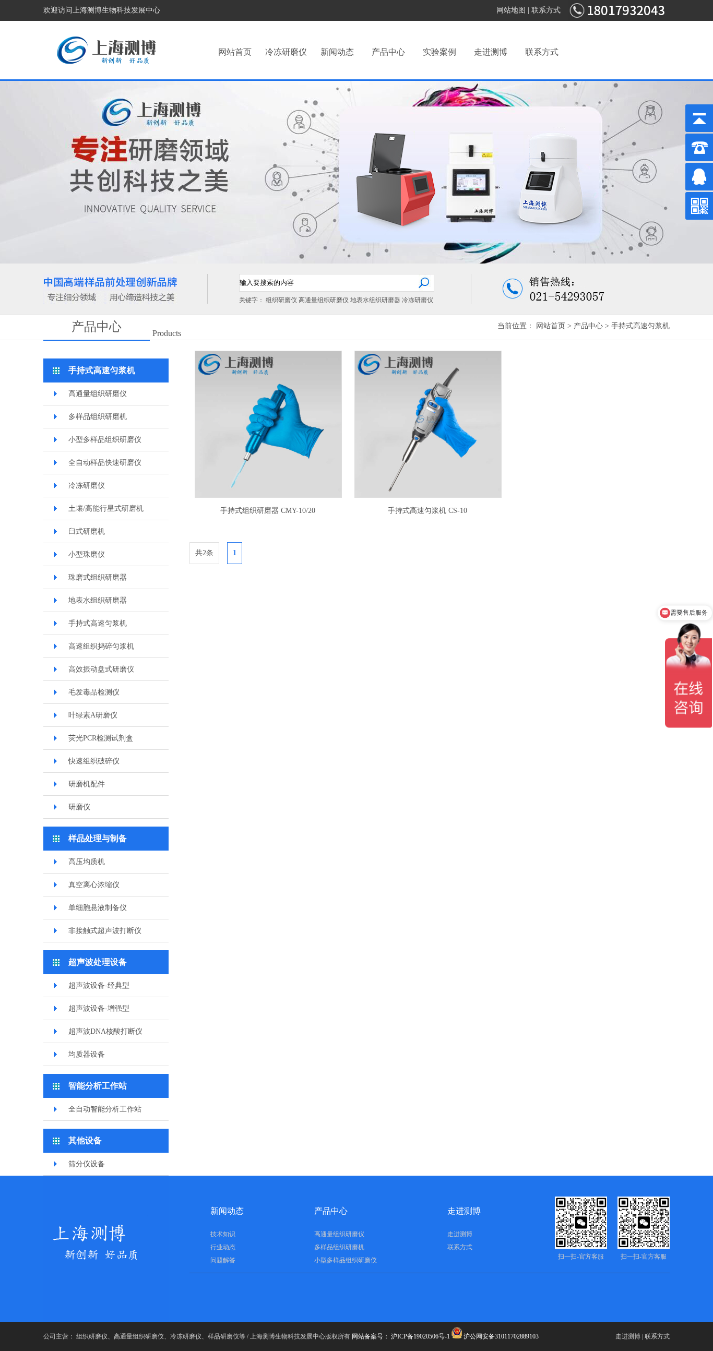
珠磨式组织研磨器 (97, 577)
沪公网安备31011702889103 (500, 1336)
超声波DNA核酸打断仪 (105, 1031)
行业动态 (222, 1247)
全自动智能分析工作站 (104, 1109)
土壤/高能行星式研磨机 (106, 508)
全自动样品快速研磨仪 (104, 463)
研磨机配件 (86, 784)
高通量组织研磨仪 (324, 300)
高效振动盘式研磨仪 (101, 669)
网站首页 (235, 51)
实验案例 (439, 51)
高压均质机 (86, 862)
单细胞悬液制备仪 (97, 908)
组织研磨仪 (281, 300)
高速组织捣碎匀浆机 (101, 646)
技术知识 (222, 1234)
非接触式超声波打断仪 (104, 931)
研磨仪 (79, 807)
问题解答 (222, 1260)
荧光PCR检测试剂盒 (100, 738)
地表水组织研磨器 (375, 300)
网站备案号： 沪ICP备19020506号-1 (401, 1336)
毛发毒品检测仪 (94, 692)
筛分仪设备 (86, 1164)
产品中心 (388, 51)
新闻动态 (337, 51)
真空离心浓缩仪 (94, 885)
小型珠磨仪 (86, 554)
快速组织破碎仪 (94, 761)
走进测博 (490, 51)
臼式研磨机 (86, 531)
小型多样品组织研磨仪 (104, 440)
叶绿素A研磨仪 (92, 715)
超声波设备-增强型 (98, 1008)
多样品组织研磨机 (97, 417)
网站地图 (511, 10)
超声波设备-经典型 (98, 985)
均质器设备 (86, 1054)
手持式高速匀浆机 (640, 326)
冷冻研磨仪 (286, 51)
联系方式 (546, 10)
